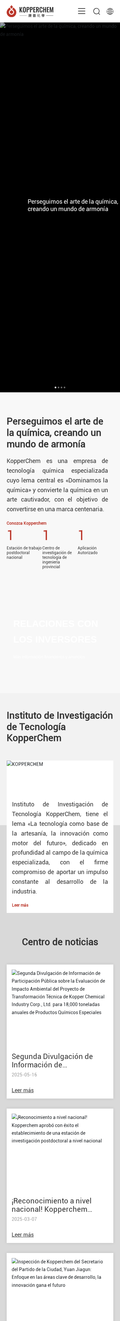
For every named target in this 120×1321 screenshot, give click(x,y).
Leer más (20, 905)
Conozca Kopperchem (26, 523)
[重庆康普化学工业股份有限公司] (30, 10)
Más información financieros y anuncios (49, 657)
